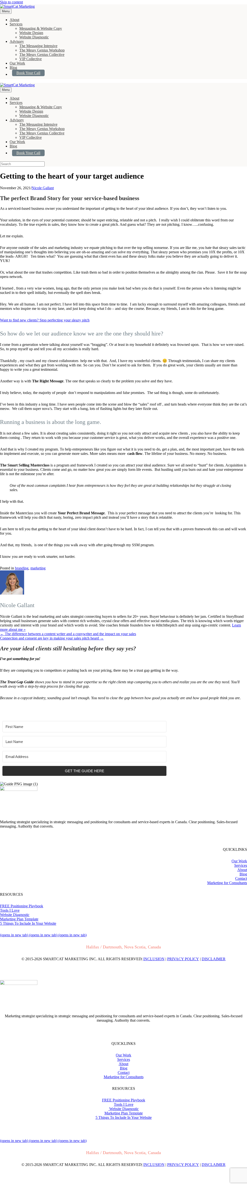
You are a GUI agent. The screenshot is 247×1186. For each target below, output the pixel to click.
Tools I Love (10, 910)
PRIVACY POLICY (183, 959)
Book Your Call (28, 73)
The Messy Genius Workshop (42, 50)
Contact (241, 878)
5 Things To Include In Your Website (28, 923)
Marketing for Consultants (227, 883)
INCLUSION (154, 959)
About (14, 20)
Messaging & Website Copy (40, 28)
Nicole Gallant (43, 188)
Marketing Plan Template (19, 919)
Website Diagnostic (34, 37)
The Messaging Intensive (38, 46)
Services (16, 24)
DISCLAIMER (214, 959)
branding (21, 568)
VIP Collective (30, 59)
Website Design (31, 33)
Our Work (17, 63)
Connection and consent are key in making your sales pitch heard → (52, 638)
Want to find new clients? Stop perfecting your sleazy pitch (44, 320)
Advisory (17, 41)
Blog (13, 67)
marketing (38, 568)
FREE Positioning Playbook (21, 906)
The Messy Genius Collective (41, 54)
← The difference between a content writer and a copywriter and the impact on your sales (68, 634)
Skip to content (11, 2)
